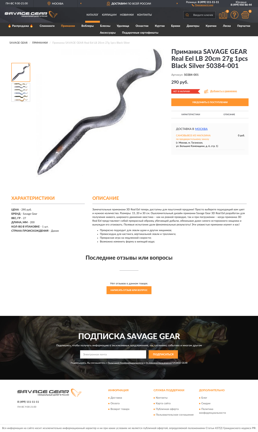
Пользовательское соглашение (175, 414)
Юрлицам (109, 15)
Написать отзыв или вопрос (129, 290)
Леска (227, 26)
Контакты (144, 15)
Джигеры (193, 26)
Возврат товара (119, 409)
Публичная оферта (167, 409)
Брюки (175, 26)
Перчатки (243, 26)
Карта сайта (163, 403)
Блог (204, 398)
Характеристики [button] (190, 114)
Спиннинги (47, 26)
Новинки (127, 15)
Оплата (115, 403)
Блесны (105, 26)
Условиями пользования (159, 363)
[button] (202, 5)
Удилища (123, 26)
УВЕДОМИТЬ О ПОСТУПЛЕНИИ (210, 102)
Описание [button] (229, 114)
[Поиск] (187, 15)
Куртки (160, 26)
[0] (245, 15)
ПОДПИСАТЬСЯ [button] (163, 354)
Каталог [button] (93, 15)
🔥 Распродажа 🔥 (20, 26)
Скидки (205, 403)
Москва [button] (201, 129)
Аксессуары (108, 32)
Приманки (68, 26)
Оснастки (142, 26)
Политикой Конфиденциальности (126, 363)
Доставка (116, 398)
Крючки (211, 26)
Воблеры (87, 26)
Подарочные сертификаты (140, 32)
